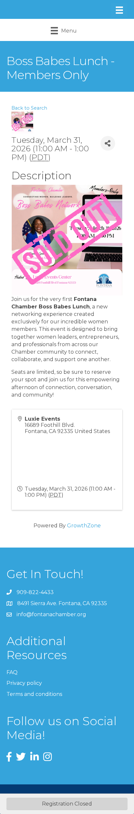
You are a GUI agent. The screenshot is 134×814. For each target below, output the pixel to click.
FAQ (12, 672)
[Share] (107, 143)
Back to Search (29, 108)
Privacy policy (24, 683)
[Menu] (119, 10)
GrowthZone (84, 525)
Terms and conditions (34, 694)
